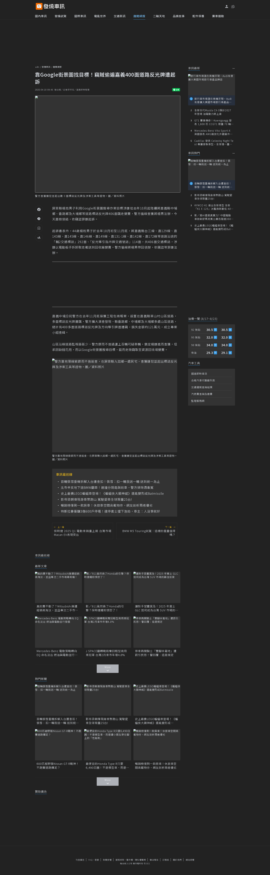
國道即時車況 (199, 373)
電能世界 (100, 16)
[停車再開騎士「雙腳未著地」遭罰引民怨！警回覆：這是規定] (156, 632)
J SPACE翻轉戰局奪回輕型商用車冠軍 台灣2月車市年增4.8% (106, 653)
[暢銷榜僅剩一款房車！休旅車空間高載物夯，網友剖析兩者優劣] (156, 744)
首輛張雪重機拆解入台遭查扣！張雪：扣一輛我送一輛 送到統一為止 (110, 481)
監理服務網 (198, 401)
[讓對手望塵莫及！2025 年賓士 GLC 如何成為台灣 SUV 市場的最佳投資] (156, 587)
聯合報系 (154, 859)
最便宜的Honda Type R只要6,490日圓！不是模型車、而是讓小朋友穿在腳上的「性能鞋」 (107, 765)
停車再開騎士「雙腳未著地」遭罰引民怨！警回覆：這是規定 (156, 653)
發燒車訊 (46, 67)
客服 (97, 859)
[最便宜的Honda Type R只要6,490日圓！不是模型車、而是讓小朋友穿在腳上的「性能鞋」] (107, 744)
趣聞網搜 (139, 16)
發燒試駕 (61, 16)
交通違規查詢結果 (201, 387)
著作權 (129, 859)
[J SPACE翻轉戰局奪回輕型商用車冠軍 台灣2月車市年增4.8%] (107, 632)
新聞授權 (107, 859)
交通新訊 (120, 16)
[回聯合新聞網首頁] (39, 6)
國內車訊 (41, 16)
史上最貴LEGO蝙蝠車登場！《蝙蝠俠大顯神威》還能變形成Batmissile (112, 493)
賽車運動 (218, 16)
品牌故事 (179, 16)
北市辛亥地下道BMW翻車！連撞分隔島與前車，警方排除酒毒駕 (107, 487)
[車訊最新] (233, 68)
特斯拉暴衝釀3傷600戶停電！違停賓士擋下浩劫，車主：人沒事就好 (110, 511)
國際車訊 (80, 16)
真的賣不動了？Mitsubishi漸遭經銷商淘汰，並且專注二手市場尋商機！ (57, 608)
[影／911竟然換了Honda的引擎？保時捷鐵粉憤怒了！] (107, 587)
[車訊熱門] (233, 153)
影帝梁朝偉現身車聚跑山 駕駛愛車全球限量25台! (96, 499)
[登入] (226, 7)
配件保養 (198, 16)
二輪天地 (159, 16)
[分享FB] (39, 209)
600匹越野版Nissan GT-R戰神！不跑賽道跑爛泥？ (58, 765)
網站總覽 (190, 859)
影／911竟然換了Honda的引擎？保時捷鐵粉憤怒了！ (105, 608)
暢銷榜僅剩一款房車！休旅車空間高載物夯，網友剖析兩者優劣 (107, 505)
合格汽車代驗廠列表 (203, 380)
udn (37, 67)
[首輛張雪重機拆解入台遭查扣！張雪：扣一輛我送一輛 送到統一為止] (58, 700)
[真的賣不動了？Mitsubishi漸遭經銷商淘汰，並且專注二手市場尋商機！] (58, 587)
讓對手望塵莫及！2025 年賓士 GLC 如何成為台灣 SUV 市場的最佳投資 (156, 608)
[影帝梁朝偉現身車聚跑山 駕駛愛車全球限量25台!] (107, 700)
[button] (232, 6)
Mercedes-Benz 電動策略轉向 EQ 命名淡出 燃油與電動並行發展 (57, 653)
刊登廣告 (80, 859)
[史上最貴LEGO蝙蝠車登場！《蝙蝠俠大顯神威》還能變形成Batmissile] (156, 700)
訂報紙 (165, 859)
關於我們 (177, 859)
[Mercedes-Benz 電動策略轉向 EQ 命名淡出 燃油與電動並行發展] (58, 632)
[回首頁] (54, 6)
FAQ (90, 859)
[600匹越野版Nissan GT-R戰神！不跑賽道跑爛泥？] (58, 744)
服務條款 (120, 859)
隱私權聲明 (140, 859)
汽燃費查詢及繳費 (201, 394)
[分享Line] (39, 219)
